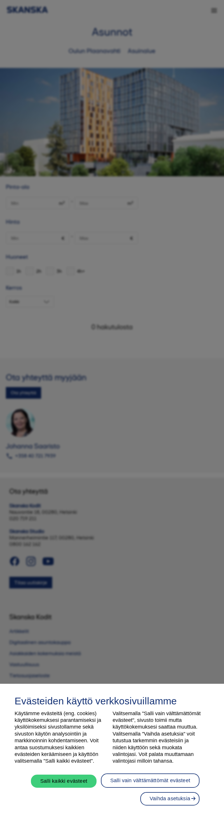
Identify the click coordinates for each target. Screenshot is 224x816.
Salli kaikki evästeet (63, 781)
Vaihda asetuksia (170, 798)
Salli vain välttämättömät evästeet (150, 780)
